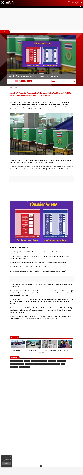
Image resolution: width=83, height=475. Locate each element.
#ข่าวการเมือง (52, 361)
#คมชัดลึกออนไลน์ (35, 361)
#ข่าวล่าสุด (13, 361)
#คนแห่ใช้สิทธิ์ (56, 364)
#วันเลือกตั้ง (48, 364)
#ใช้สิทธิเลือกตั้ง (29, 364)
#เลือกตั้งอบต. (14, 367)
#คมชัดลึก (27, 361)
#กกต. (63, 364)
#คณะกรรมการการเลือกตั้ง (17, 364)
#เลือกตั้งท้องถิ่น (61, 361)
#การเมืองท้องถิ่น (39, 364)
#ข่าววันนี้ (20, 361)
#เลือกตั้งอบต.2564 (24, 367)
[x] (72, 2)
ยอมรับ (6, 463)
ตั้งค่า (6, 465)
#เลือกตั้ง (44, 361)
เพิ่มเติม (3, 460)
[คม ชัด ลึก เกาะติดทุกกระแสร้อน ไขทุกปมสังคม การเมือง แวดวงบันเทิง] (41, 3)
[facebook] (69, 2)
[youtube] (75, 2)
